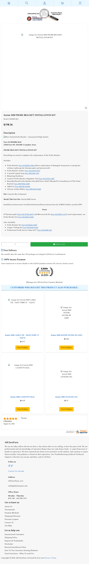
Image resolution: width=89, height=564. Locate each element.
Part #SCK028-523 (44, 230)
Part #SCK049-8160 (30, 227)
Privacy (47, 558)
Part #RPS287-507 (32, 173)
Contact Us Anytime (16, 471)
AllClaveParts (21, 558)
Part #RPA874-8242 (22, 186)
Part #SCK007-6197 (59, 214)
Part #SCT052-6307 (47, 178)
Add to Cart (60, 244)
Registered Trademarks (14, 540)
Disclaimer (9, 544)
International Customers (14, 534)
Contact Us (9, 522)
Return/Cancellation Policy (15, 547)
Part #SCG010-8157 (32, 170)
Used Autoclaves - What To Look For (19, 553)
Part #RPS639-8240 (33, 189)
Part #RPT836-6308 (22, 184)
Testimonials (10, 509)
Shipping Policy (11, 537)
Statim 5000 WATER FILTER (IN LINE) (66, 335)
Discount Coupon (11, 519)
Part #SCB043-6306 (26, 165)
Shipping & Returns (12, 516)
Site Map (8, 525)
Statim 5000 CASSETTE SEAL (22, 397)
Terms (53, 558)
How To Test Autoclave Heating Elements (21, 550)
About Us (8, 506)
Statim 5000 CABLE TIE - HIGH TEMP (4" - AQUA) (22, 336)
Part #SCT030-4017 (25, 214)
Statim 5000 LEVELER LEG (66, 397)
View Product (22, 347)
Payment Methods (12, 513)
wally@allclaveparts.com (17, 486)
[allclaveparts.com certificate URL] (77, 433)
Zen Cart (40, 558)
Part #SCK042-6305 (26, 217)
